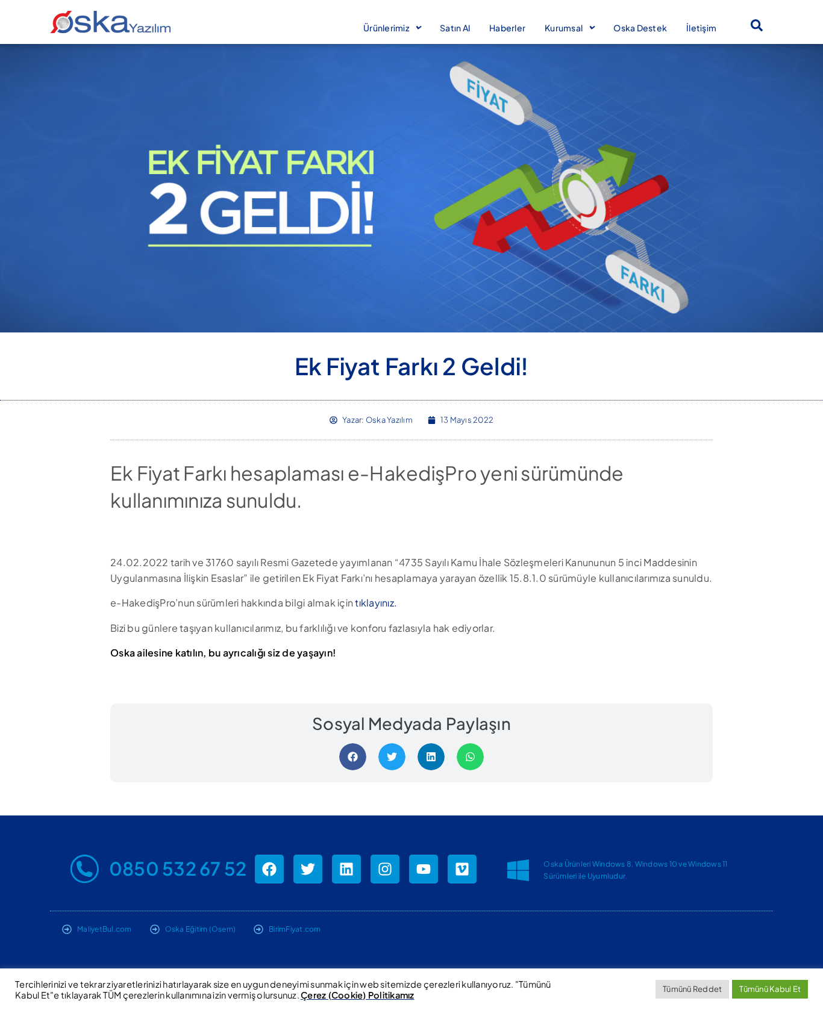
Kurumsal (564, 27)
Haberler (507, 27)
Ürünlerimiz (386, 27)
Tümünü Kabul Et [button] (770, 989)
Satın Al (455, 27)
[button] (757, 25)
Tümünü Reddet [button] (692, 989)
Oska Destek (640, 27)
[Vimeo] (462, 869)
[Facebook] (269, 869)
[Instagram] (385, 869)
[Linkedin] (346, 869)
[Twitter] (307, 869)
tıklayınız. (376, 602)
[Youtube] (423, 869)
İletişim (701, 27)
